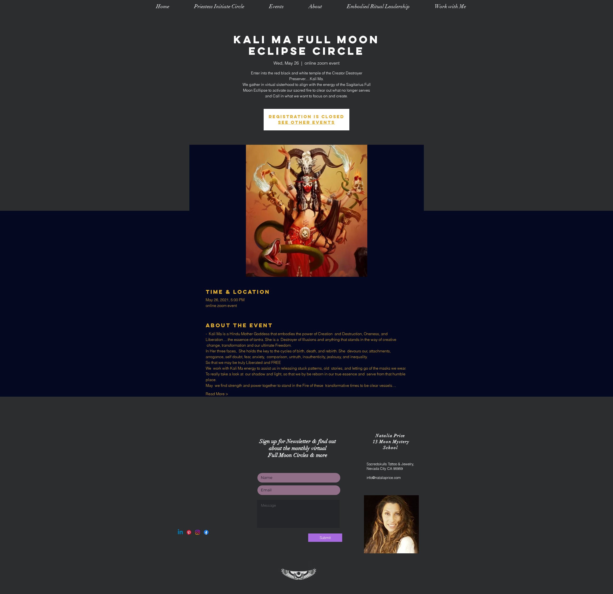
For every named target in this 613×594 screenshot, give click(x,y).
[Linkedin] (180, 532)
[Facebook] (206, 532)
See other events (306, 122)
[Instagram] (197, 532)
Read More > (217, 393)
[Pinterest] (189, 532)
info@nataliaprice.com (384, 477)
